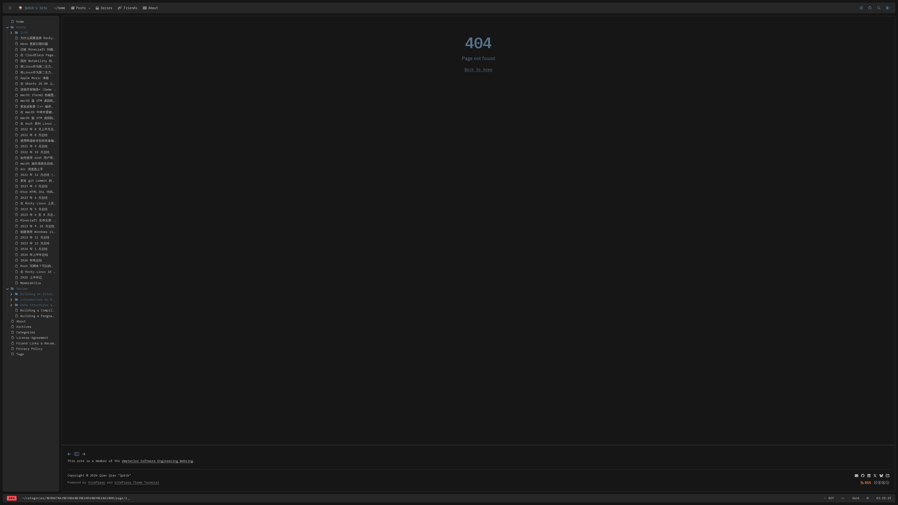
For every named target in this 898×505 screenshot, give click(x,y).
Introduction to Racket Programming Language (38, 300)
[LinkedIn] (868, 476)
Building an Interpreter (38, 294)
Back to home (478, 69)
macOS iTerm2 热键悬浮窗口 (38, 95)
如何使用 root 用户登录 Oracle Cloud (38, 158)
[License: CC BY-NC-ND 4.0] (881, 482)
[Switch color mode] (887, 8)
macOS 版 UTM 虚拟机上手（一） (38, 101)
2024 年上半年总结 (34, 255)
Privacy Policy (29, 349)
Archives (23, 327)
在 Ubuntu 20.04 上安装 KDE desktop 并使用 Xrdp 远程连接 (38, 84)
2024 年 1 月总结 (33, 249)
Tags (20, 354)
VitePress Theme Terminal (136, 482)
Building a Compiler (38, 310)
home (20, 22)
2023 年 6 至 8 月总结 (38, 215)
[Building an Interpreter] (11, 294)
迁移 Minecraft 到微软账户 (38, 49)
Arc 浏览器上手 (31, 169)
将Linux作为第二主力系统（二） (38, 72)
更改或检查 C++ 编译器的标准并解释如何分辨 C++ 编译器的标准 (38, 106)
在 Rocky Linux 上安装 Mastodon (38, 203)
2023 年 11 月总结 (34, 237)
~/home (59, 8)
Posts (80, 8)
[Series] (7, 288)
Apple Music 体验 (34, 78)
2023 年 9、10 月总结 (37, 226)
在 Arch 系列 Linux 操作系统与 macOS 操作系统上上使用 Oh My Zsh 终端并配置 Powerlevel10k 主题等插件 (38, 124)
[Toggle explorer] (10, 8)
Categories (25, 332)
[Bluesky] (881, 476)
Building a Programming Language (38, 316)
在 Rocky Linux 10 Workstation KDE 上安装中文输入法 (38, 272)
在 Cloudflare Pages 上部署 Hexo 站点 (38, 55)
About (152, 8)
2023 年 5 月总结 (33, 209)
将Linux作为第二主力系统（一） (38, 67)
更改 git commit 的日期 (38, 181)
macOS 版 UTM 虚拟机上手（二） (38, 118)
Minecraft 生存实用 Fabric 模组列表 (38, 220)
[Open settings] (868, 498)
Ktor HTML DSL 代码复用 (38, 192)
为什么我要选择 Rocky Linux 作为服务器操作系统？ (38, 38)
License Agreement (32, 338)
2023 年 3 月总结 (33, 186)
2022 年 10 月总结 (34, 152)
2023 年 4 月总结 (33, 198)
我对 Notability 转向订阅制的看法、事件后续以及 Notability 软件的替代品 (38, 61)
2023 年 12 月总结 (34, 243)
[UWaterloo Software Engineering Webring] (76, 454)
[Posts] (7, 27)
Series (105, 8)
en (843, 498)
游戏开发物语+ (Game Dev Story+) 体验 (38, 89)
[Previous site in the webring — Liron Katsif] (69, 454)
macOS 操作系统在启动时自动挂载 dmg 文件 (38, 164)
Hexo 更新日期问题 (34, 44)
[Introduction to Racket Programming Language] (11, 299)
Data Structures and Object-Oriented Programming (38, 305)
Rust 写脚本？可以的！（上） (38, 266)
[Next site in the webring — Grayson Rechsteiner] (83, 454)
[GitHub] (869, 8)
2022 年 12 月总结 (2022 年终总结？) (38, 175)
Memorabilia (30, 283)
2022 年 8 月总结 (33, 135)
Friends (129, 8)
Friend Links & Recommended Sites (36, 343)
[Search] (878, 8)
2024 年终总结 (31, 260)
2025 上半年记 (31, 277)
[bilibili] (887, 476)
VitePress (96, 482)
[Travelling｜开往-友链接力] (861, 8)
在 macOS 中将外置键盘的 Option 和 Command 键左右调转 (38, 112)
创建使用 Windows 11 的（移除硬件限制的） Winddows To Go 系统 (38, 232)
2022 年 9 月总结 (33, 146)
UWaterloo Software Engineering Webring (157, 461)
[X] (875, 476)
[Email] (856, 476)
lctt (24, 33)
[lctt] (11, 32)
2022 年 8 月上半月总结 (38, 129)
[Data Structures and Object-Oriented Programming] (11, 305)
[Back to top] (825, 498)
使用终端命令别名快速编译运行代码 (38, 141)
